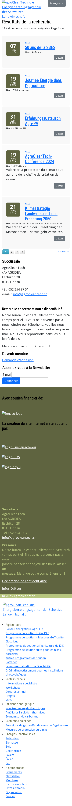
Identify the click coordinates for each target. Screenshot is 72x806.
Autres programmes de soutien (26, 658)
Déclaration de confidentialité (24, 581)
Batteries (11, 662)
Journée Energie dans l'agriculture (43, 83)
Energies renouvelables (20, 734)
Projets (10, 696)
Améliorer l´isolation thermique (25, 712)
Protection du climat (18, 721)
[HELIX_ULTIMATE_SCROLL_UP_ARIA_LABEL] (1, 803)
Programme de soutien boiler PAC (27, 633)
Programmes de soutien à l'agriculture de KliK (35, 646)
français (55, 3)
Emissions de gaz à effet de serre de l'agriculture (37, 725)
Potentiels (12, 738)
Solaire (10, 755)
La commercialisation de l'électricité (28, 666)
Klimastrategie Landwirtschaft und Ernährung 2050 (41, 213)
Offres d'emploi (15, 788)
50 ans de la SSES (40, 47)
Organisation (14, 792)
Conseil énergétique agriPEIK (24, 629)
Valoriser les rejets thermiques (25, 708)
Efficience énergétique (20, 704)
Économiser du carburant (22, 716)
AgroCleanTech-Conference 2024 (39, 159)
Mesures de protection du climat (26, 729)
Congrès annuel (16, 692)
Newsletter (13, 776)
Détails (59, 57)
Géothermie (13, 751)
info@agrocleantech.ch (30, 294)
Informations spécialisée (21, 683)
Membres (12, 780)
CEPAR (9, 699)
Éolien (9, 759)
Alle (27, 43)
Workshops (13, 688)
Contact (10, 796)
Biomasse (12, 742)
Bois (8, 746)
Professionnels (15, 679)
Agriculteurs (13, 625)
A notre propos (15, 768)
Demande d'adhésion (18, 360)
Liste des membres (16, 784)
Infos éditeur (11, 588)
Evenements (14, 772)
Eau (8, 763)
